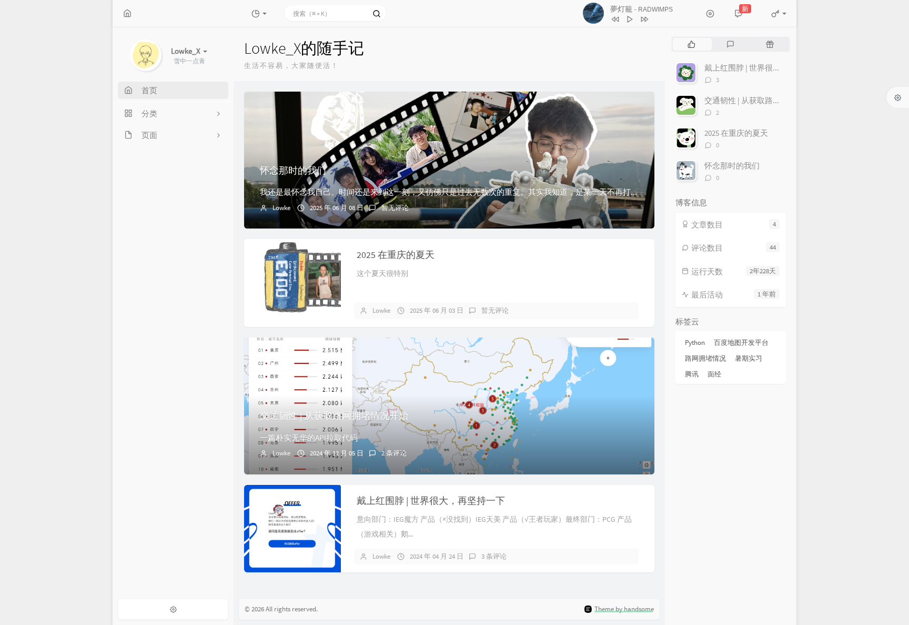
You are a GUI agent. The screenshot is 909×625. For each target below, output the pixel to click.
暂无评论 (395, 207)
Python (695, 342)
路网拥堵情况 (705, 358)
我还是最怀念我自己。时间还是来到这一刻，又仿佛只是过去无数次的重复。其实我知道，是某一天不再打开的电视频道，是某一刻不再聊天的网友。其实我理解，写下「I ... (561, 192)
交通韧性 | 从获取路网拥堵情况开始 (334, 416)
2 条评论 (394, 453)
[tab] (691, 44)
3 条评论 (494, 556)
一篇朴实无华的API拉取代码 (309, 438)
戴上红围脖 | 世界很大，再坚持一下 (431, 500)
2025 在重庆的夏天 (396, 255)
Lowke (281, 207)
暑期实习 (748, 358)
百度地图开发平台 (741, 342)
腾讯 (692, 374)
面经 (714, 374)
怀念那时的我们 (293, 170)
